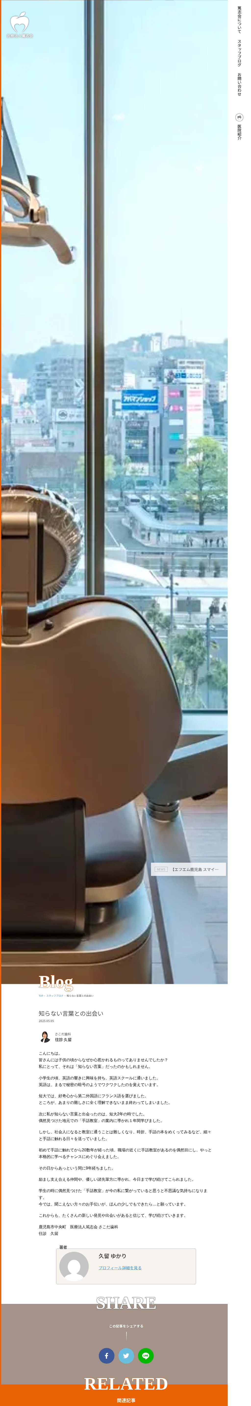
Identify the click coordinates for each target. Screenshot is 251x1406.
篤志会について (239, 19)
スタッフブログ (239, 53)
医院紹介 (239, 131)
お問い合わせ (239, 84)
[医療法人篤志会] (19, 24)
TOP (41, 995)
